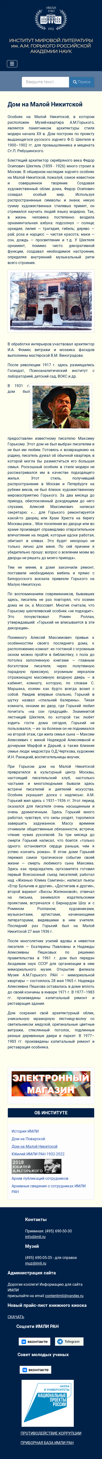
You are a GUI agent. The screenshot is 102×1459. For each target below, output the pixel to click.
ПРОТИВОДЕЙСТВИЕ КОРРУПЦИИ (51, 1433)
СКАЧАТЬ (16, 1317)
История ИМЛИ (25, 1131)
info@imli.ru (35, 1237)
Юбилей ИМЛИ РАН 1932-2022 (38, 1154)
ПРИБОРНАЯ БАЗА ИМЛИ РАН (47, 1443)
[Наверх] (93, 1450)
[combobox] (45, 82)
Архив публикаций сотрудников (40, 1178)
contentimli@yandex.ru (64, 1296)
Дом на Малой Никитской (34, 1146)
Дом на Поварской (28, 1139)
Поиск (84, 82)
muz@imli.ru (35, 1263)
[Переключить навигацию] (12, 63)
